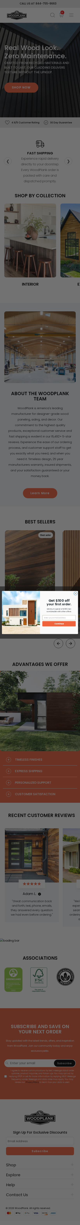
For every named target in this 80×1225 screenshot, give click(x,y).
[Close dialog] (75, 593)
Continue (59, 623)
